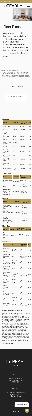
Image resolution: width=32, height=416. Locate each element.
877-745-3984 (5, 1)
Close (30, 2)
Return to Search (17, 86)
